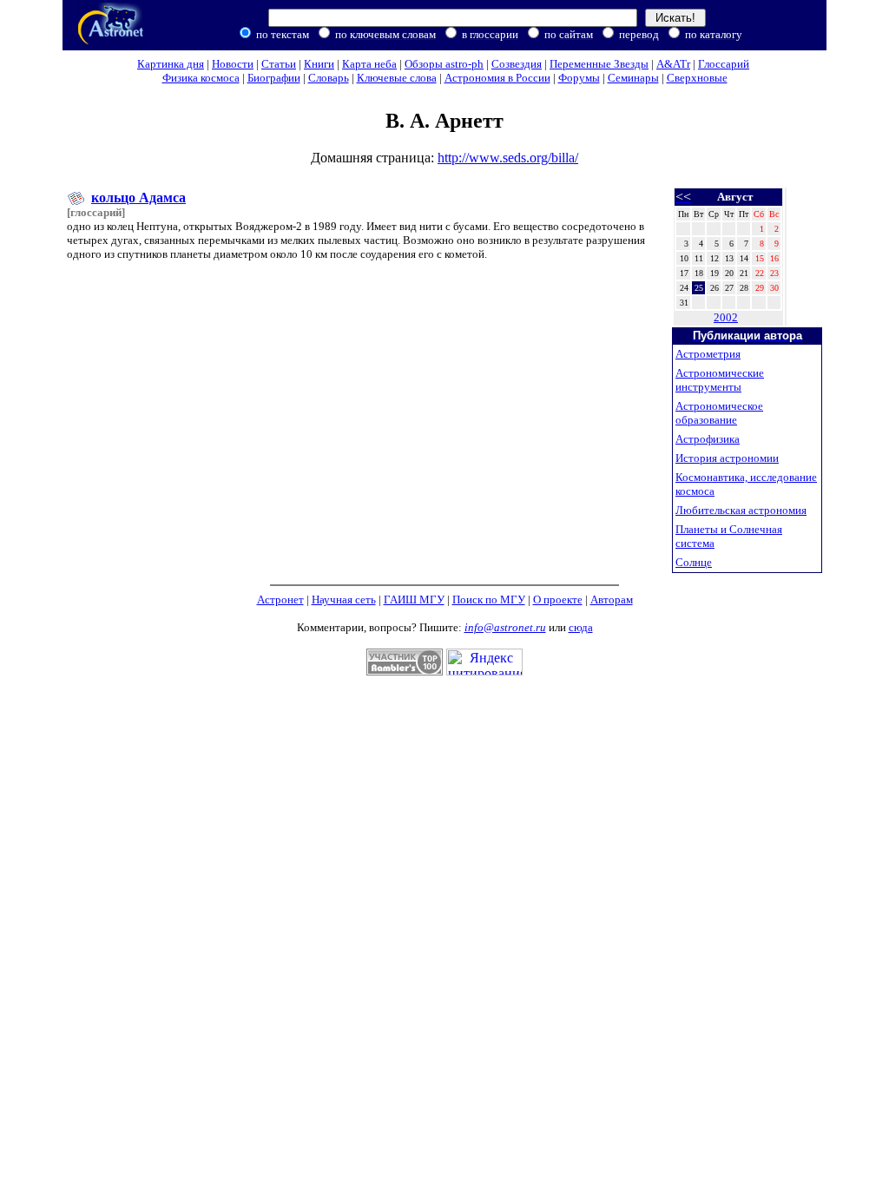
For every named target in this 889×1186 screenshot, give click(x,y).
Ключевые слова (397, 77)
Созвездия (516, 63)
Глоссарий (723, 63)
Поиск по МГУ (488, 599)
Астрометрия (708, 353)
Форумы (579, 77)
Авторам (611, 599)
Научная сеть (344, 599)
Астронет (280, 599)
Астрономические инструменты (719, 379)
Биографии (273, 77)
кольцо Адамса (138, 197)
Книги (319, 63)
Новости (233, 63)
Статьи (278, 63)
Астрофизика (707, 438)
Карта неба (369, 63)
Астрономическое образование (719, 412)
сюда (581, 627)
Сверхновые (697, 77)
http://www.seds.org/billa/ (508, 157)
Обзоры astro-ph (444, 63)
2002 (726, 317)
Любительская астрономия (741, 510)
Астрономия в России (497, 77)
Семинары (633, 77)
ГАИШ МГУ (414, 599)
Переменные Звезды (599, 63)
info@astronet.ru (505, 627)
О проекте (558, 599)
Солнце (693, 562)
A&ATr (673, 63)
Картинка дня (170, 63)
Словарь (328, 77)
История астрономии (727, 458)
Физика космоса (201, 77)
